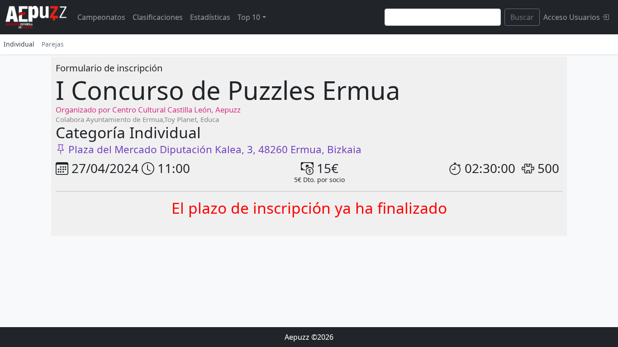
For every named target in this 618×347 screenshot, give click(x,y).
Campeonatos (101, 17)
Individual (19, 44)
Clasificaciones (158, 17)
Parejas (53, 44)
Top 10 (249, 17)
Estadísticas (210, 17)
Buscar (522, 17)
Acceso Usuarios (572, 17)
